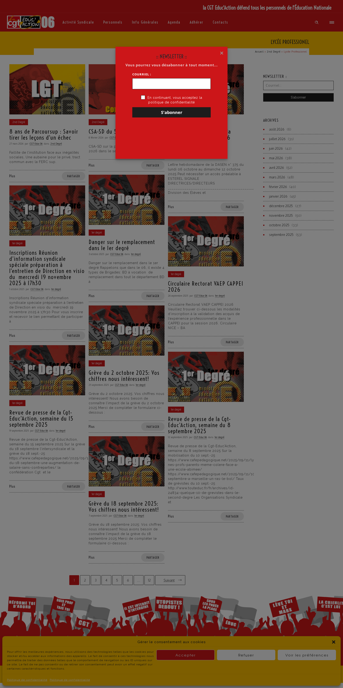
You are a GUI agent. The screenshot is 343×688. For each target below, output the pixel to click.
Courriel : (141, 74)
